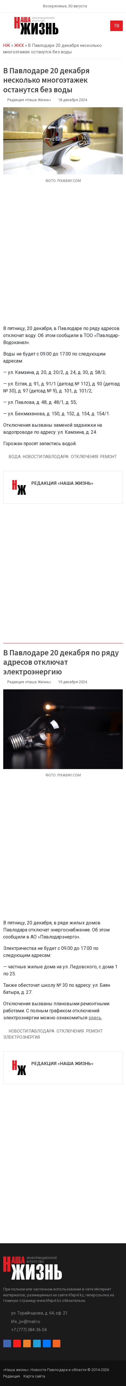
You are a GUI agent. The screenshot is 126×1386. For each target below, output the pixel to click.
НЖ (6, 45)
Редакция (11, 1376)
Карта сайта (34, 1376)
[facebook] (7, 1343)
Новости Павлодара (46, 456)
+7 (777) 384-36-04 (29, 1329)
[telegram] (37, 1343)
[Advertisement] (63, 258)
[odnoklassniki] (27, 1343)
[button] (6, 27)
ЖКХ (19, 45)
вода (15, 456)
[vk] (46, 1343)
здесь (94, 1018)
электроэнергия (21, 1037)
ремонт (108, 456)
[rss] (56, 1343)
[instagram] (17, 1343)
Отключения (84, 456)
